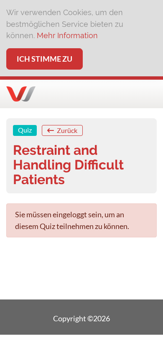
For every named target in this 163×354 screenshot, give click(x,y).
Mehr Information (67, 35)
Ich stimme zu (44, 58)
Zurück (66, 130)
